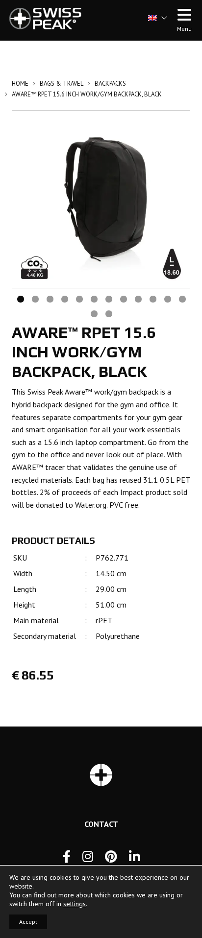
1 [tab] (20, 298)
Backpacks (110, 83)
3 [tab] (49, 298)
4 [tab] (64, 298)
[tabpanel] (101, 199)
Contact (101, 824)
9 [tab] (138, 298)
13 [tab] (94, 313)
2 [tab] (35, 298)
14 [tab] (108, 313)
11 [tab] (167, 298)
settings (74, 903)
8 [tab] (123, 298)
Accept (28, 921)
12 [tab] (182, 298)
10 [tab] (152, 298)
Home (20, 83)
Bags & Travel (61, 83)
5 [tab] (79, 298)
